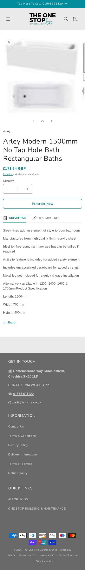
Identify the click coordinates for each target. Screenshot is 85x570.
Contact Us (16, 426)
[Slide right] (51, 120)
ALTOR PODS (18, 499)
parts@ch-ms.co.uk (26, 402)
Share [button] (11, 322)
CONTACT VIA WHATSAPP (28, 385)
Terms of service (68, 555)
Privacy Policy (18, 445)
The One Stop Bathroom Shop (40, 550)
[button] (8, 18)
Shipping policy (44, 561)
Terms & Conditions (22, 435)
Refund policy (18, 473)
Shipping (8, 174)
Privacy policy (47, 555)
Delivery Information (22, 454)
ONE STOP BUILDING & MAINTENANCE (37, 508)
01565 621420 (23, 393)
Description (17, 217)
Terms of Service (20, 463)
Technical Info (49, 218)
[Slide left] (33, 120)
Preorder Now (42, 203)
